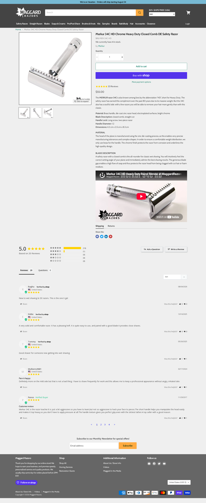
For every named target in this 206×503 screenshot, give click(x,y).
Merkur (101, 46)
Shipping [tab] (100, 226)
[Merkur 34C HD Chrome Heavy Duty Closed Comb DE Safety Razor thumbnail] (24, 112)
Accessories (140, 23)
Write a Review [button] (177, 249)
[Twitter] (159, 464)
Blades (47, 23)
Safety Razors (22, 23)
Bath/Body (123, 23)
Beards (114, 23)
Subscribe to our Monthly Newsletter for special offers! (103, 438)
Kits (98, 23)
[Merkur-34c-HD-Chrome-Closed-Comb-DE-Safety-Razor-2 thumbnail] (36, 112)
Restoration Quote (67, 471)
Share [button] (24, 304)
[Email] (149, 464)
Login (187, 23)
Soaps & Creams (58, 23)
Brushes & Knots (88, 23)
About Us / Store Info (112, 463)
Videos (106, 467)
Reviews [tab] (24, 270)
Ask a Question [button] (153, 249)
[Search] (139, 12)
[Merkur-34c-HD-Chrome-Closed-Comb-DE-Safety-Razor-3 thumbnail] (48, 112)
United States (177, 482)
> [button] (114, 424)
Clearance (151, 23)
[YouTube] (164, 464)
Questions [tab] (43, 270)
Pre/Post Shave (73, 23)
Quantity (99, 51)
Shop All (62, 463)
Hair (131, 23)
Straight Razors (36, 23)
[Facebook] (154, 464)
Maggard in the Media (112, 471)
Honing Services (66, 467)
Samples (106, 23)
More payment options (141, 82)
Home (18, 29)
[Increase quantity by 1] (122, 57)
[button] (180, 304)
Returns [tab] (111, 226)
